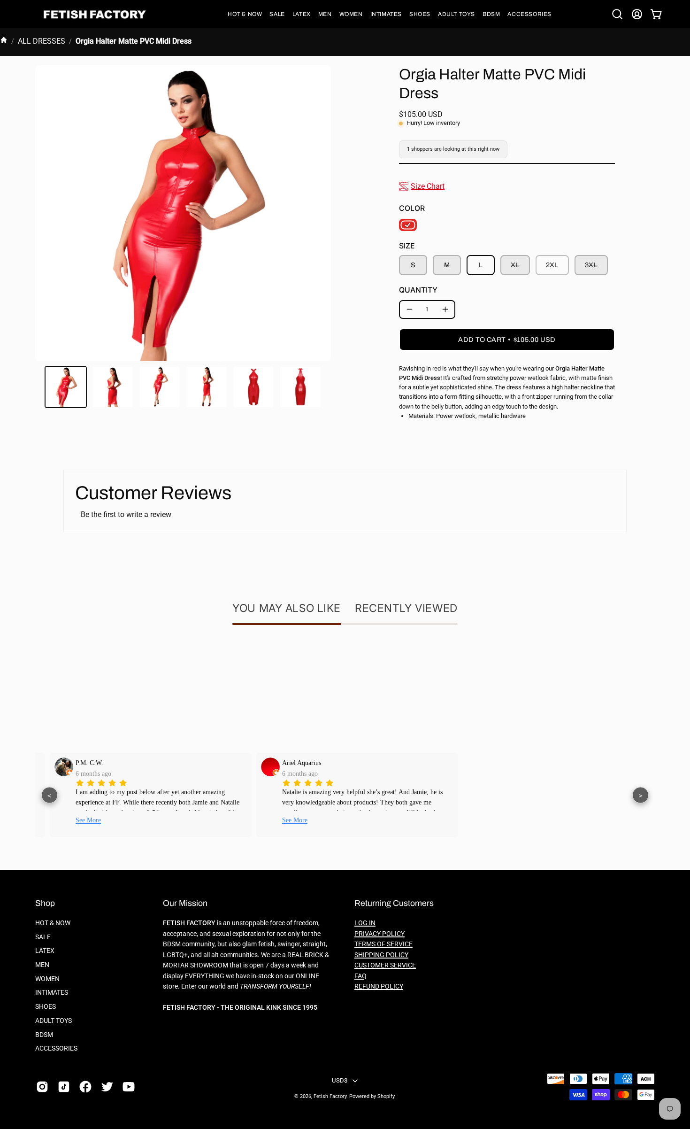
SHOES (45, 1007)
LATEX (44, 951)
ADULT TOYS (53, 1021)
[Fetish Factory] (96, 14)
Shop (45, 903)
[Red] (408, 225)
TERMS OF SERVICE (383, 944)
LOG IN (365, 923)
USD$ (339, 1080)
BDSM (44, 1035)
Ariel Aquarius (289, 762)
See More (76, 820)
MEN (42, 965)
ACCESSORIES (56, 1048)
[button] (245, 14)
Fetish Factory (330, 1096)
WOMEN (47, 979)
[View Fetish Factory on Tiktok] (64, 1087)
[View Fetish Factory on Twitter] (107, 1087)
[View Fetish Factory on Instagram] (42, 1087)
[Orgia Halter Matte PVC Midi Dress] (66, 387)
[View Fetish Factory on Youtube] (129, 1087)
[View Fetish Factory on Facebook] (85, 1087)
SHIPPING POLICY (381, 955)
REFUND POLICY (378, 986)
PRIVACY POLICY (379, 934)
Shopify (385, 1096)
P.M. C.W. (77, 762)
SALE (43, 937)
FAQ (360, 976)
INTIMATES (51, 993)
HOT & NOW (52, 923)
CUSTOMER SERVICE (385, 965)
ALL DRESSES (41, 41)
